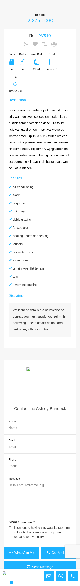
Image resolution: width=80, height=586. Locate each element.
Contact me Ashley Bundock (40, 408)
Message (14, 478)
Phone (12, 459)
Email (12, 440)
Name (12, 421)
